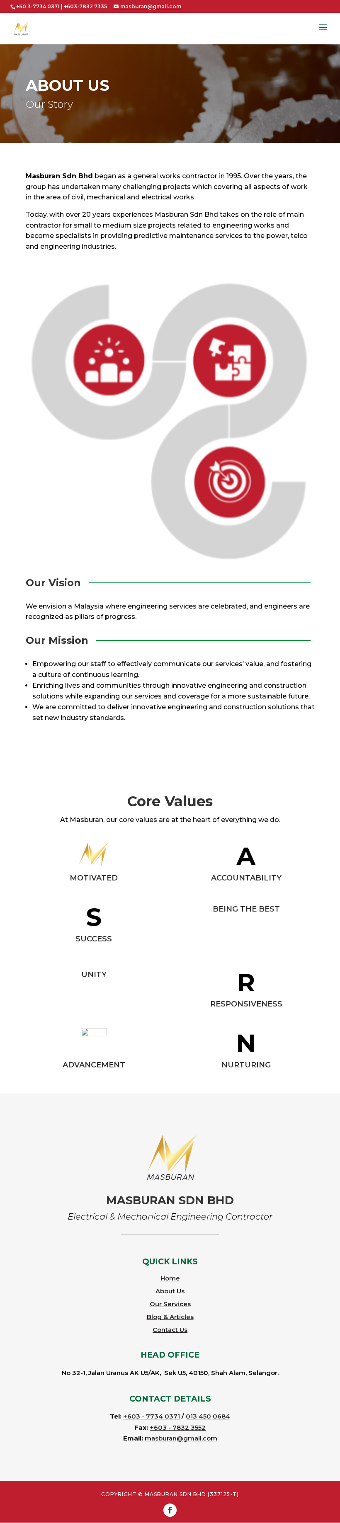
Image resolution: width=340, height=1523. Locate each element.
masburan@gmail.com (181, 1438)
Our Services (170, 1304)
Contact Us (170, 1330)
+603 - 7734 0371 (151, 1416)
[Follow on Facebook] (170, 1510)
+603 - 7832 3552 (178, 1427)
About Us (170, 1291)
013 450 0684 (208, 1416)
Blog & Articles (170, 1317)
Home (170, 1278)
